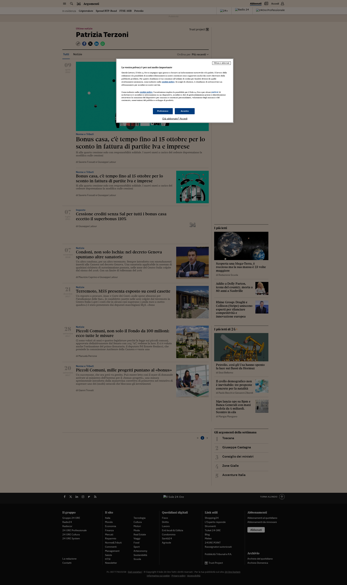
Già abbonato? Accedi (174, 118)
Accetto (185, 111)
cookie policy (168, 82)
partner (215, 92)
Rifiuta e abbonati (221, 63)
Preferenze (162, 111)
